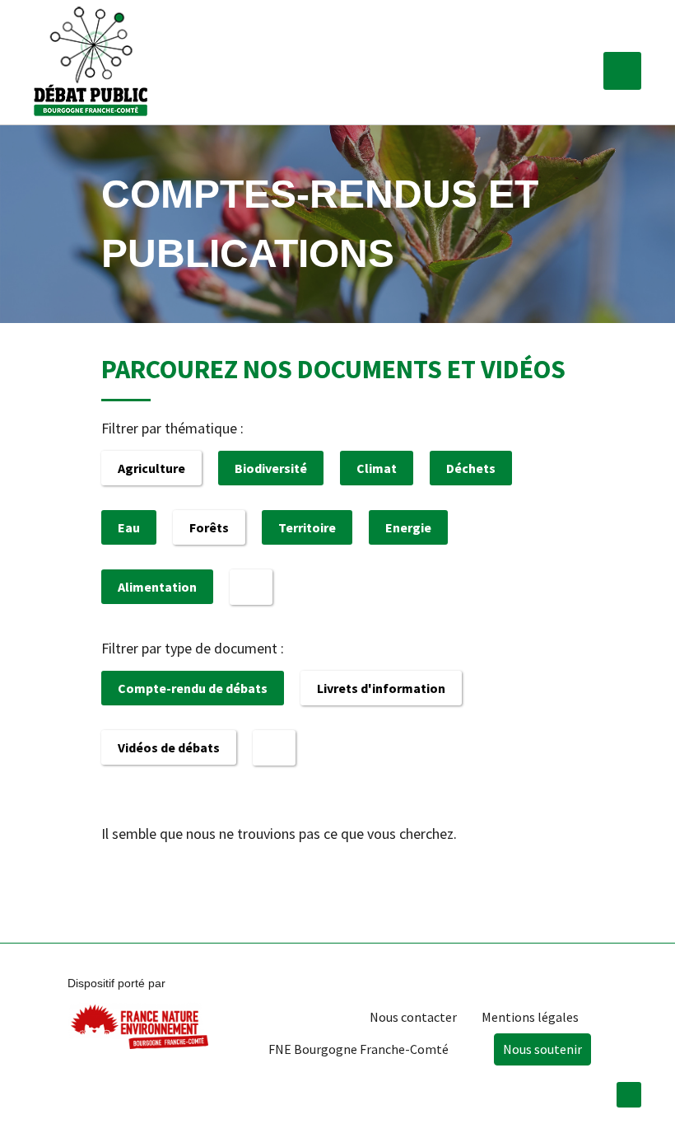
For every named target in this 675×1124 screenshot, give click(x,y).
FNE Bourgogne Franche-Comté (358, 1049)
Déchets (471, 468)
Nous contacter (413, 1017)
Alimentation (157, 586)
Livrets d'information (381, 688)
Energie (408, 527)
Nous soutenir (542, 1049)
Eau (129, 527)
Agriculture (151, 468)
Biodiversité (271, 468)
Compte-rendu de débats (193, 688)
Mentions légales (530, 1017)
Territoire (307, 527)
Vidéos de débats (169, 747)
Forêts (209, 527)
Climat (376, 468)
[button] (622, 71)
